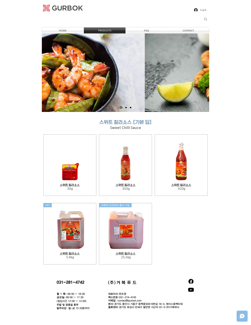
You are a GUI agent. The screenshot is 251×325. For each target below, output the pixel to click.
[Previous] (47, 72)
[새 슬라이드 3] (130, 107)
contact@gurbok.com (129, 300)
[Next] (203, 72)
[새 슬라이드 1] (121, 107)
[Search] (205, 19)
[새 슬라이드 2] (126, 107)
